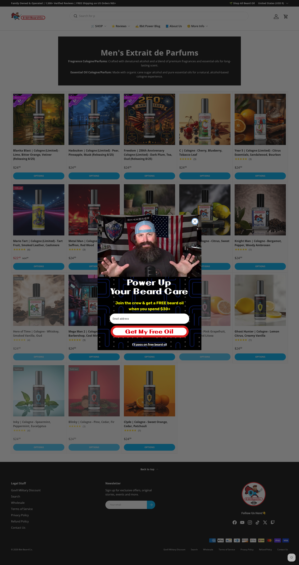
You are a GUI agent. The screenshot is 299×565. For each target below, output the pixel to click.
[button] (149, 333)
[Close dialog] (195, 221)
